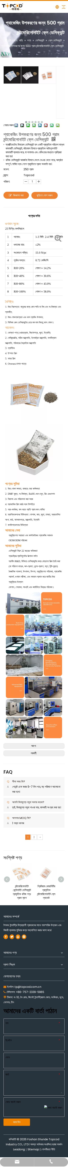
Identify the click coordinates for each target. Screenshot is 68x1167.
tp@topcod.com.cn (27, 987)
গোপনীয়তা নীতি (48, 1149)
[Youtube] (18, 936)
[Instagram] (24, 936)
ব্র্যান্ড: (5, 175)
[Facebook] (5, 936)
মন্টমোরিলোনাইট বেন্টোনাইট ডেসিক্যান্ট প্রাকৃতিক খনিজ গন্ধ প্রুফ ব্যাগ (22, 892)
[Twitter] (12, 936)
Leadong (19, 1149)
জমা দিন (16, 1122)
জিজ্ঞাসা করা (18, 195)
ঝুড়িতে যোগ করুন (44, 195)
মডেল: (6, 169)
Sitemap (33, 1149)
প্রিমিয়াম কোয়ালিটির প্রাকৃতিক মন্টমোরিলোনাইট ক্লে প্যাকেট (46, 892)
